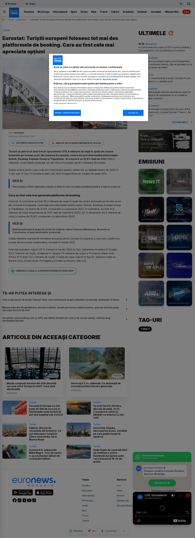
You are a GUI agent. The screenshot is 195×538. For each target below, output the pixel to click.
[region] (98, 87)
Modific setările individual (67, 113)
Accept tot (133, 113)
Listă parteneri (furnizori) (65, 103)
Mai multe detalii (110, 79)
